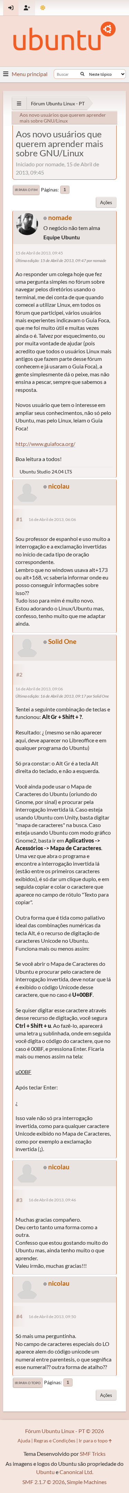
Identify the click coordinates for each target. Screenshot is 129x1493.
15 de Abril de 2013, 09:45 (39, 253)
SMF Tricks (93, 1453)
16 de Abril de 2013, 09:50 (52, 1316)
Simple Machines (87, 1482)
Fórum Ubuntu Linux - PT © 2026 (64, 1431)
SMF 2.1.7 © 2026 (43, 1482)
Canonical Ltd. (76, 1472)
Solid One (62, 641)
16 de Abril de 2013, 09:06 (39, 689)
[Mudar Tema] (43, 7)
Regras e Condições (54, 1440)
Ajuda (24, 1440)
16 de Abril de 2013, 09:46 (52, 1200)
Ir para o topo (28, 1383)
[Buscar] (82, 74)
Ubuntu (45, 1472)
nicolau (58, 486)
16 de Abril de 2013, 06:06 (52, 519)
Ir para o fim (26, 190)
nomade (60, 217)
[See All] (19, 103)
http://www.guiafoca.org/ (45, 443)
